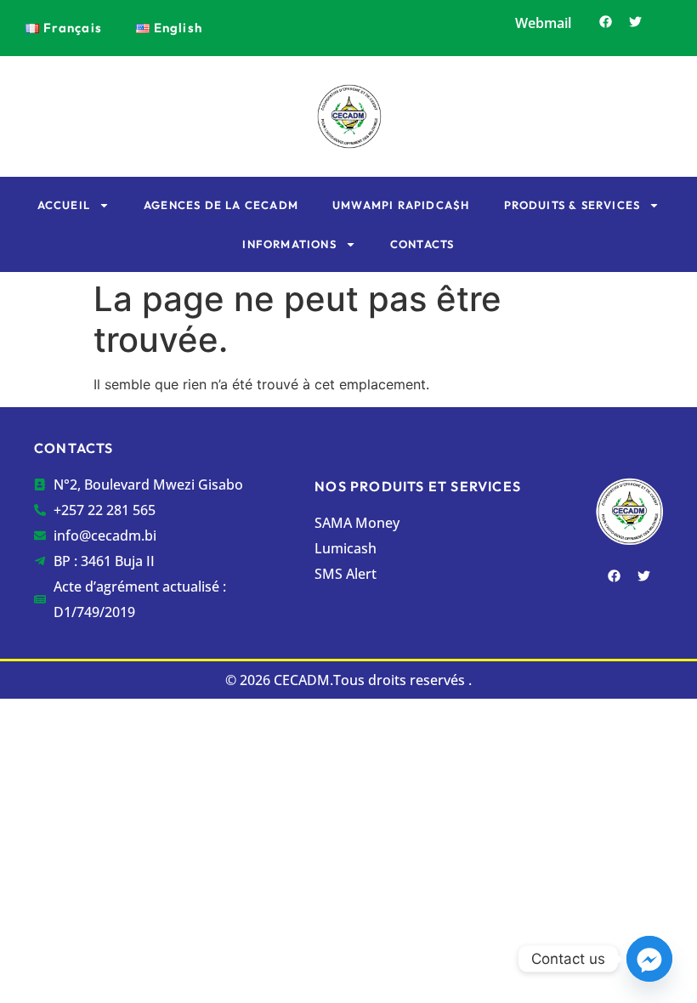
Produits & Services (572, 205)
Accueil (63, 205)
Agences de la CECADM (221, 205)
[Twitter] (635, 21)
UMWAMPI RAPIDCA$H (400, 205)
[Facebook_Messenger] (649, 959)
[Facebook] (605, 21)
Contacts (422, 244)
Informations (289, 244)
